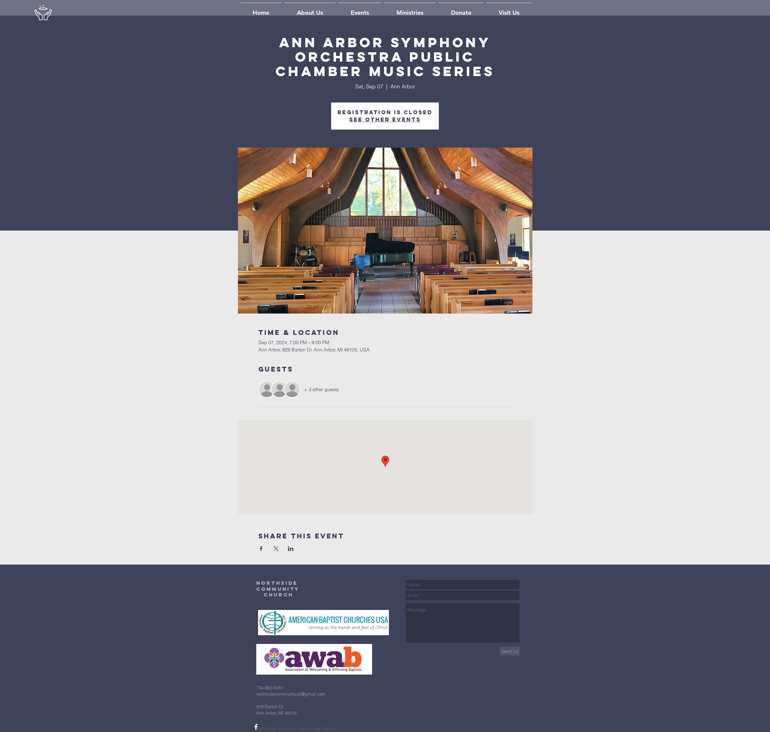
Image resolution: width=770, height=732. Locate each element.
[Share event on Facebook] (261, 548)
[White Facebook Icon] (256, 727)
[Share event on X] (276, 548)
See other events (385, 119)
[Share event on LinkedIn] (291, 548)
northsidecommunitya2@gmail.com (291, 694)
